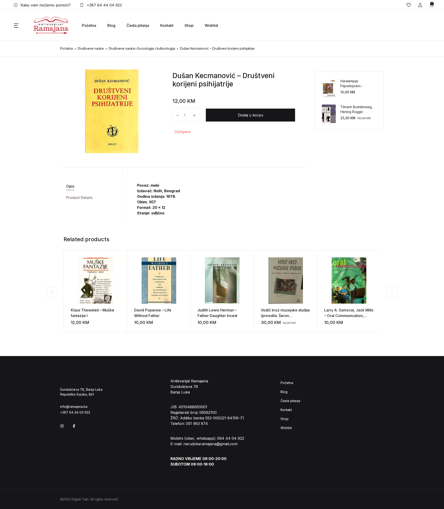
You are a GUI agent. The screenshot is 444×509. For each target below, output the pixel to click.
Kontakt (166, 25)
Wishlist (211, 25)
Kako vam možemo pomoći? (45, 5)
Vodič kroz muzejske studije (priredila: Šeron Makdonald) (285, 315)
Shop (189, 25)
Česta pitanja (137, 25)
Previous (52, 292)
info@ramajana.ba (73, 406)
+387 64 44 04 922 (104, 5)
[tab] (89, 186)
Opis (70, 186)
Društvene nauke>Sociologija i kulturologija (142, 48)
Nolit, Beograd (167, 191)
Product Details (79, 197)
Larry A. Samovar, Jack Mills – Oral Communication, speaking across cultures (348, 315)
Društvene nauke (91, 48)
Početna (89, 25)
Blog (111, 25)
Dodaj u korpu (250, 115)
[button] (420, 5)
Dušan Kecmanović (204, 75)
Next (392, 292)
